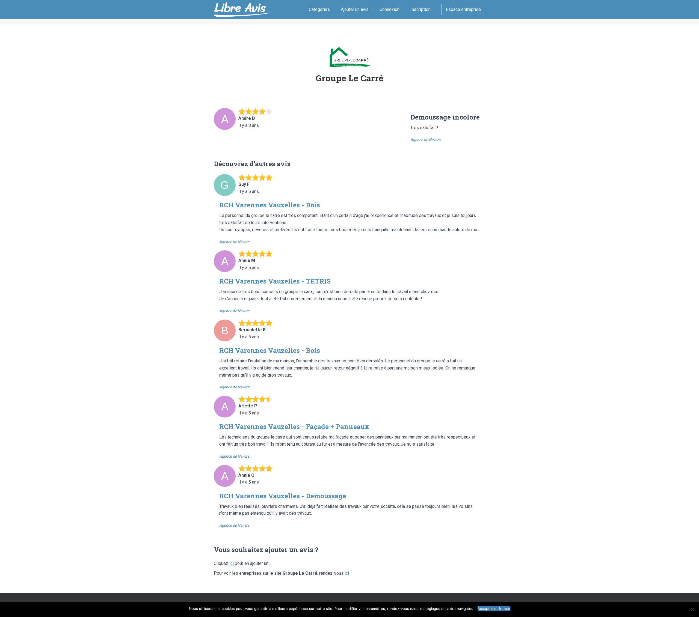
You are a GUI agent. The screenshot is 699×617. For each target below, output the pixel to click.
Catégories (319, 9)
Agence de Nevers (425, 140)
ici (231, 563)
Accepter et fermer (494, 608)
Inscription (420, 9)
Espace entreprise (463, 9)
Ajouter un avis (355, 9)
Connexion (389, 9)
